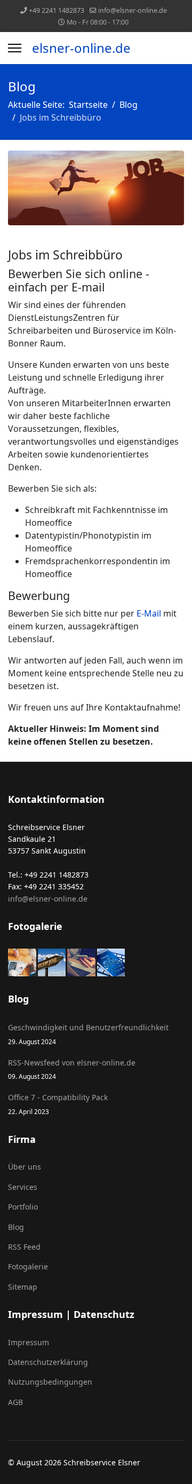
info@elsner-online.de (132, 10)
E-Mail (149, 613)
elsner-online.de (81, 48)
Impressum (28, 1342)
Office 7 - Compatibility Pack (58, 1103)
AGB (15, 1402)
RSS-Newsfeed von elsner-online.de (71, 1068)
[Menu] (14, 48)
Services (22, 1187)
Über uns (24, 1167)
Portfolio (23, 1207)
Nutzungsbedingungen (50, 1382)
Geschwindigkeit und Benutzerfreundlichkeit (88, 1033)
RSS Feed (24, 1247)
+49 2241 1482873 (56, 10)
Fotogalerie (28, 1266)
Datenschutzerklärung (48, 1362)
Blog (16, 1227)
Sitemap (22, 1287)
